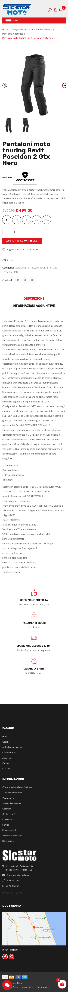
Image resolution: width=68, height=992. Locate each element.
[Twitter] (25, 280)
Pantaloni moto (44, 29)
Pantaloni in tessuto (12, 33)
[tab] (34, 299)
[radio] (6, 219)
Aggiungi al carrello (22, 241)
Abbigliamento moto (22, 29)
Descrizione (34, 298)
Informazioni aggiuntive (34, 306)
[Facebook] (18, 280)
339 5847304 (12, 885)
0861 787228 (12, 880)
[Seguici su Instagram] (11, 956)
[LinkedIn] (32, 280)
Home (5, 29)
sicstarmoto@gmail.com (17, 875)
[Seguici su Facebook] (5, 956)
